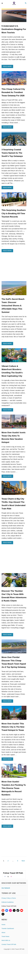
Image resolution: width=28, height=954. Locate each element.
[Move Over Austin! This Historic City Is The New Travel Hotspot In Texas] (14, 713)
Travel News (5, 936)
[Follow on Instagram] (11, 876)
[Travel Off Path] (14, 3)
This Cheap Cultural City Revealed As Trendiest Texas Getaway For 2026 (13, 92)
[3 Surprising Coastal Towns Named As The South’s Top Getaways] (14, 139)
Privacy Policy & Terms (9, 898)
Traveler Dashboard (8, 928)
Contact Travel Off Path (9, 944)
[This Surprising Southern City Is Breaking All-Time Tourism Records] (14, 200)
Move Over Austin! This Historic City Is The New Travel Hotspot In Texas (13, 726)
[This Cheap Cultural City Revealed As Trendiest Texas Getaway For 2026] (14, 79)
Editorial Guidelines (8, 902)
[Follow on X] (7, 876)
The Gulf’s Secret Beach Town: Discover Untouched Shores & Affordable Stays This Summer (13, 305)
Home (3, 924)
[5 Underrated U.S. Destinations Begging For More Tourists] (14, 16)
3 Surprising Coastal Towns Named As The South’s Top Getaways (12, 152)
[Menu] (2, 3)
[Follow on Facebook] (4, 876)
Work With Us (6, 940)
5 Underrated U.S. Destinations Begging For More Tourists (14, 29)
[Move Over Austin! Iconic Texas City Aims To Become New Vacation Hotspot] (14, 422)
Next (23, 861)
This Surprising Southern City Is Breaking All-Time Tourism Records (14, 213)
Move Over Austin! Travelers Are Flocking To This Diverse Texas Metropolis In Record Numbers (14, 788)
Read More (8, 67)
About (3, 932)
